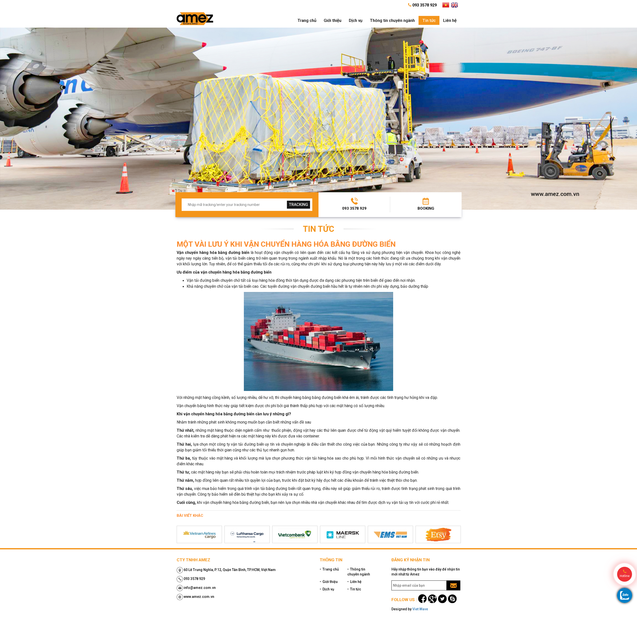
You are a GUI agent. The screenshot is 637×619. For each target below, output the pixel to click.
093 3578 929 (354, 208)
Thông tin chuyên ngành (392, 20)
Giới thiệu (332, 20)
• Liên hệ (354, 582)
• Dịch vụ (327, 589)
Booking (426, 208)
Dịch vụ (355, 20)
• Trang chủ (329, 569)
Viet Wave (420, 609)
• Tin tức (354, 589)
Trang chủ (306, 20)
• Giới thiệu (329, 582)
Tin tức (429, 20)
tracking (298, 204)
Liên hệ (450, 20)
